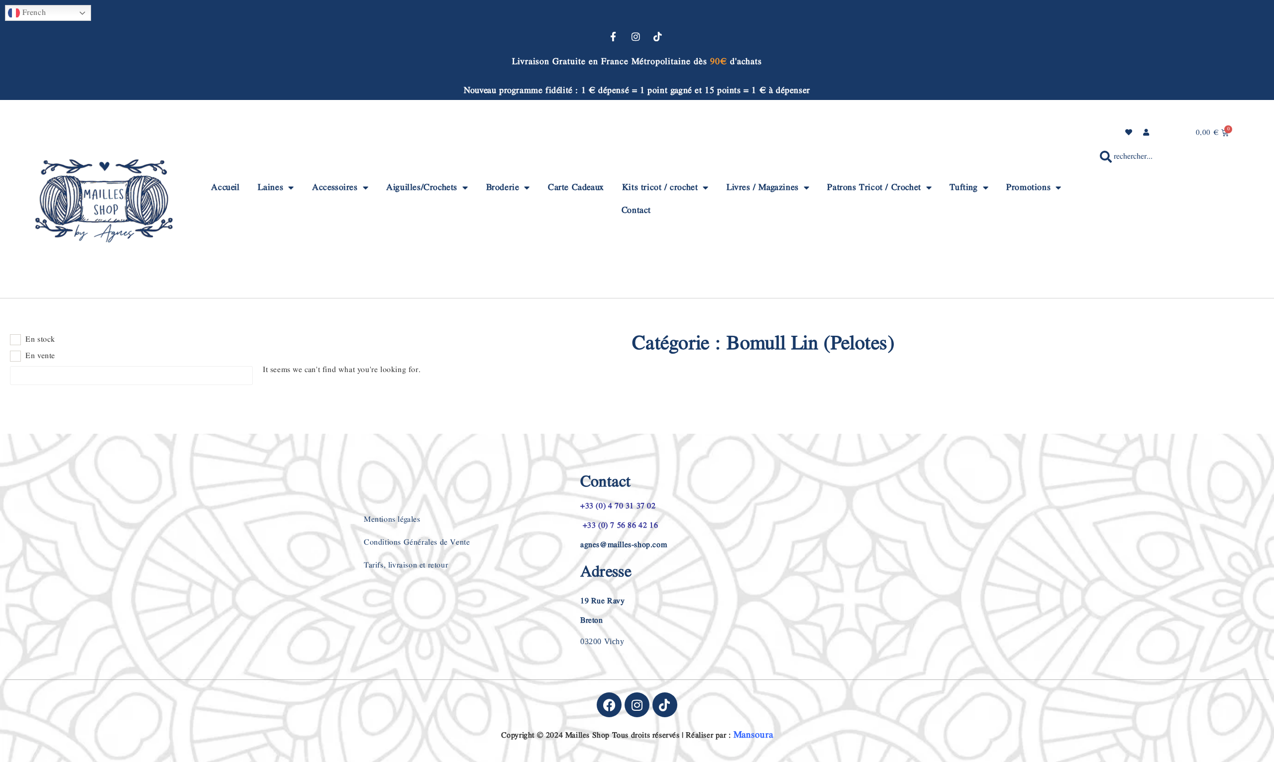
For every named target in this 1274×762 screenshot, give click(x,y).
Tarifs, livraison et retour (406, 565)
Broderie (503, 187)
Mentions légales (392, 519)
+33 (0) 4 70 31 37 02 (618, 506)
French (33, 12)
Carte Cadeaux (576, 187)
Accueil (225, 187)
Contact (636, 210)
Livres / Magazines (763, 187)
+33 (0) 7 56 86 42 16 (619, 525)
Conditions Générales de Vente (417, 542)
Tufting (963, 187)
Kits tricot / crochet (660, 187)
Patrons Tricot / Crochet (874, 187)
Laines (271, 187)
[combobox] (1169, 157)
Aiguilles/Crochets (421, 187)
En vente (40, 356)
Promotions (1028, 187)
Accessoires (335, 187)
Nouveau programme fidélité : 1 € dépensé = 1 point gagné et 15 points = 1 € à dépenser (637, 90)
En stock (40, 340)
